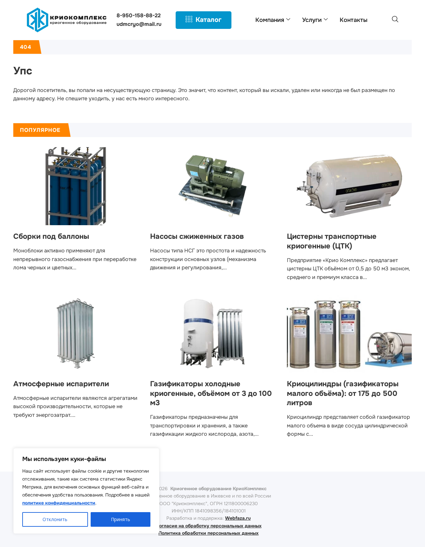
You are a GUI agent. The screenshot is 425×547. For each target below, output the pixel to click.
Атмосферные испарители (61, 384)
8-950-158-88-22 (139, 15)
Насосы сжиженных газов (197, 236)
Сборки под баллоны (51, 236)
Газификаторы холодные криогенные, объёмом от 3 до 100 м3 (211, 393)
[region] (86, 491)
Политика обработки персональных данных (208, 533)
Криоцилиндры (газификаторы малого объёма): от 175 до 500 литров (342, 393)
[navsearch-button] (395, 20)
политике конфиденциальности (58, 503)
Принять (120, 519)
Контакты (354, 20)
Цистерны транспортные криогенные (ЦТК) (332, 241)
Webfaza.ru (238, 518)
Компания (269, 20)
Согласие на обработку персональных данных (209, 526)
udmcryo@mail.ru (139, 24)
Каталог (208, 20)
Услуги (312, 20)
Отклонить (54, 519)
